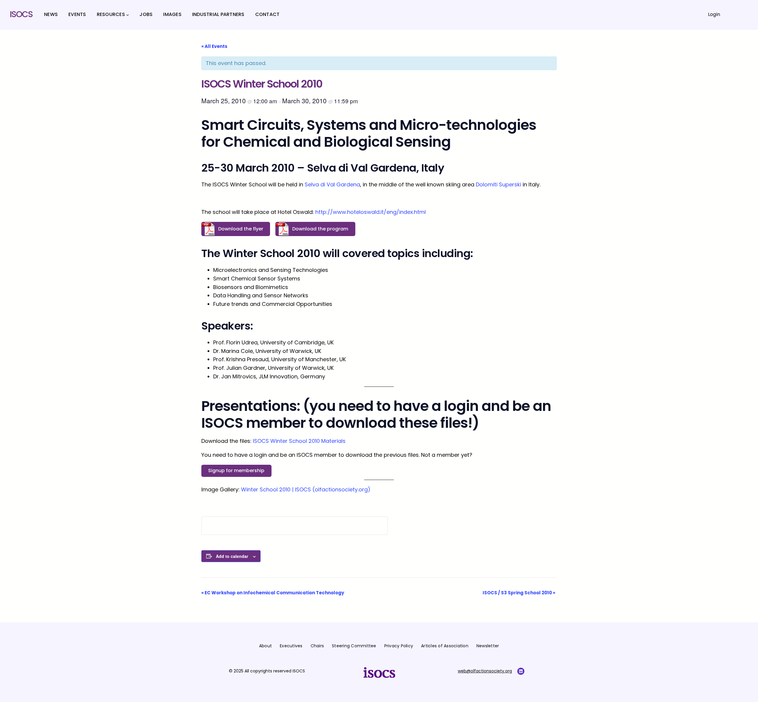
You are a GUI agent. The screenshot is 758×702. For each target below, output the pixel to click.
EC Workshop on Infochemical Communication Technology (272, 593)
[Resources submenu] (127, 14)
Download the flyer (240, 228)
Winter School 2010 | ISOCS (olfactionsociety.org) (305, 489)
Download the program (320, 228)
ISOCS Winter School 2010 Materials (299, 441)
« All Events (214, 46)
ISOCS (21, 14)
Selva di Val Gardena (332, 184)
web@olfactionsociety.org (485, 671)
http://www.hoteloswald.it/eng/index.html (370, 212)
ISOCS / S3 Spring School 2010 (519, 593)
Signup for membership (236, 470)
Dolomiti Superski (498, 184)
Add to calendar (232, 556)
